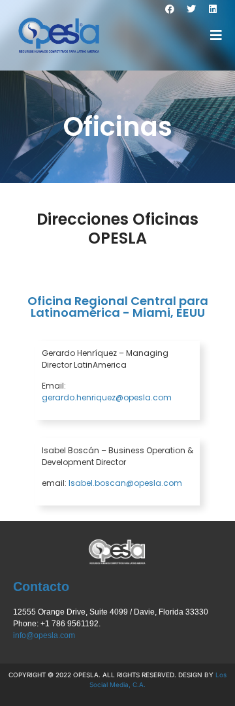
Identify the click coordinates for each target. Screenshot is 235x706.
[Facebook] (170, 9)
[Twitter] (191, 9)
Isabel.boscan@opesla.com (125, 483)
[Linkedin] (213, 9)
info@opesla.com (44, 635)
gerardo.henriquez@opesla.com (107, 397)
